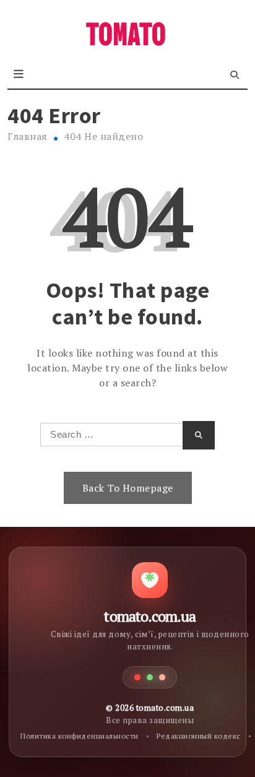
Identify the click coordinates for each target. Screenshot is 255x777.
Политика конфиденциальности (79, 735)
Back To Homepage (127, 488)
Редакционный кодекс (199, 735)
